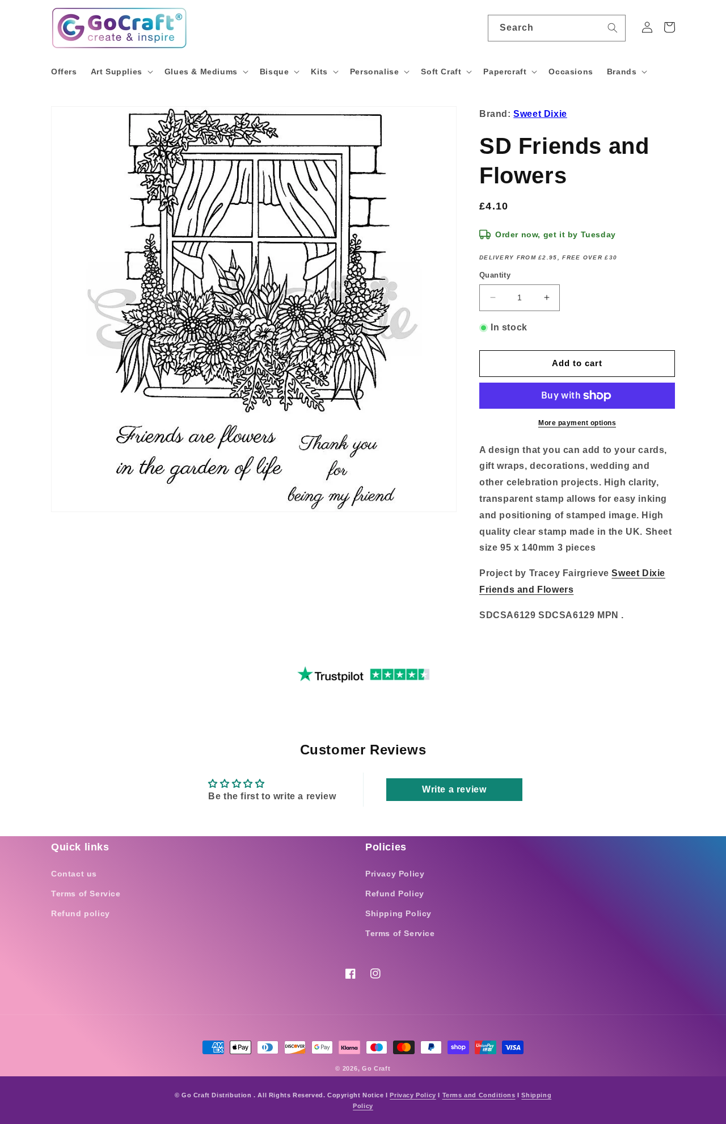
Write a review (454, 789)
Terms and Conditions (479, 1095)
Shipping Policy (398, 913)
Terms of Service (86, 893)
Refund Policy (394, 893)
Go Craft (376, 1068)
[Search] (612, 27)
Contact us (74, 873)
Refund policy (80, 913)
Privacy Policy (394, 873)
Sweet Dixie (540, 114)
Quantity (494, 275)
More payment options (577, 423)
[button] (121, 71)
